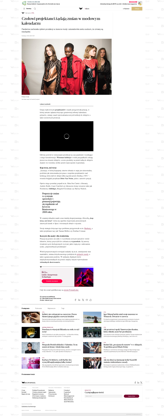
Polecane (38, 308)
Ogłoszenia (51, 392)
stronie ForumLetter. (71, 290)
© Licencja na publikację (47, 296)
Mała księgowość (69, 396)
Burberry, (87, 228)
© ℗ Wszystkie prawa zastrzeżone (50, 298)
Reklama (51, 390)
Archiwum (51, 396)
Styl (33, 13)
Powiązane (25, 308)
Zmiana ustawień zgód (39, 392)
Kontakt (24, 392)
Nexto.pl (66, 394)
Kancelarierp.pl (68, 398)
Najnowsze (51, 308)
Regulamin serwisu (38, 394)
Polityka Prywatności (38, 390)
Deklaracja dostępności (39, 398)
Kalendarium (37, 410)
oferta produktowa (51, 410)
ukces (87, 9)
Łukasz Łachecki (45, 104)
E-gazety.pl (67, 392)
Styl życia (27, 13)
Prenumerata (52, 394)
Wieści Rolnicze (68, 400)
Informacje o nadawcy (39, 396)
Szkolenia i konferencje (29, 406)
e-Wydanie (126, 8)
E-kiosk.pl (67, 390)
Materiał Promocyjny (47, 327)
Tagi (62, 308)
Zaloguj (137, 8)
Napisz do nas (26, 394)
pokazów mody (82, 254)
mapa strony (25, 410)
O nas (23, 390)
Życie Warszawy (69, 401)
